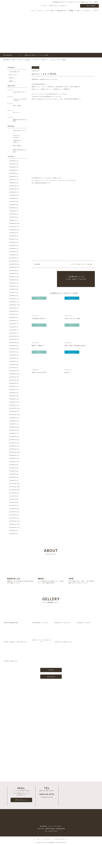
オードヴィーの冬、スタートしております (81, 264)
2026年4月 (12, 173)
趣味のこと (12, 81)
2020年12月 (13, 373)
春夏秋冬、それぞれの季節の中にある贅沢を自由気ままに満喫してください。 (20, 581)
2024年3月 (12, 251)
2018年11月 (12, 449)
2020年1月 (12, 405)
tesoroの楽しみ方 (14, 71)
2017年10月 (13, 489)
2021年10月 (13, 342)
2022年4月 (12, 323)
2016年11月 (12, 524)
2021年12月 (13, 336)
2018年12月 (13, 446)
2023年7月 (12, 276)
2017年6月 (12, 502)
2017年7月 (12, 499)
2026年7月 (12, 164)
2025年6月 (12, 204)
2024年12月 (13, 223)
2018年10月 (13, 452)
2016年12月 (13, 521)
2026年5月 (12, 170)
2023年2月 (12, 292)
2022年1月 (12, 333)
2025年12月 (13, 185)
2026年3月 (12, 176)
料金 (78, 10)
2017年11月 (12, 486)
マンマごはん (86, 10)
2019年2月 (12, 439)
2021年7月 (12, 352)
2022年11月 (12, 301)
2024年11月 (12, 226)
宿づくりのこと (13, 74)
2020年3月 (12, 399)
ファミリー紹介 (50, 10)
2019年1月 (12, 442)
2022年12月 (13, 298)
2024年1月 (12, 258)
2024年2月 (12, 254)
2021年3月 (12, 364)
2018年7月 (12, 461)
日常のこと (12, 78)
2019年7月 (12, 424)
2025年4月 (12, 211)
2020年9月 (12, 383)
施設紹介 (71, 10)
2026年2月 (12, 179)
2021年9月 (12, 345)
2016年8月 (12, 533)
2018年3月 (12, 474)
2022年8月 (12, 311)
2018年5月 (12, 468)
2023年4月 (12, 286)
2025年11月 (12, 189)
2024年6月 (12, 242)
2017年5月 (12, 505)
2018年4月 (12, 471)
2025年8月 (12, 198)
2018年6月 (12, 464)
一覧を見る (51, 670)
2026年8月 (12, 160)
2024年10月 (13, 229)
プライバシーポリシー (60, 839)
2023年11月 (12, 264)
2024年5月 (12, 245)
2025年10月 (13, 192)
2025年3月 (12, 214)
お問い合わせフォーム (21, 800)
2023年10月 (13, 267)
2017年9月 (12, 493)
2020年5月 (12, 392)
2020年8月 (12, 386)
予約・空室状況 (90, 5)
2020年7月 (12, 389)
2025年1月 (12, 220)
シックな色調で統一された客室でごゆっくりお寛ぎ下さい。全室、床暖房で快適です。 (51, 581)
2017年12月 (13, 483)
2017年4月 (12, 508)
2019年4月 (12, 433)
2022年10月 (13, 305)
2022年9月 (12, 308)
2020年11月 (12, 377)
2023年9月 (12, 270)
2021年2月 (12, 367)
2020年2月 (12, 402)
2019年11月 (12, 411)
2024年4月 (12, 248)
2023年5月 (12, 283)
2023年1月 (12, 295)
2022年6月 (12, 317)
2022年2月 (12, 330)
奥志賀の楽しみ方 (61, 10)
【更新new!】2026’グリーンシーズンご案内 (32, 55)
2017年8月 (12, 496)
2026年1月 (12, 182)
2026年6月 (12, 167)
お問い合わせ (53, 5)
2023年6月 (12, 280)
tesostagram (51, 676)
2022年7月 (12, 314)
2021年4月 (12, 361)
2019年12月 (13, 408)
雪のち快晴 (37, 264)
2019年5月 (12, 430)
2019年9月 (12, 417)
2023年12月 (13, 261)
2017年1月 (12, 518)
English (62, 5)
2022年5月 (12, 320)
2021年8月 (12, 348)
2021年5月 (12, 358)
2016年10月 (13, 527)
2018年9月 (12, 455)
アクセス (44, 5)
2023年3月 (12, 289)
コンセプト (40, 10)
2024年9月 (12, 233)
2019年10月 (13, 414)
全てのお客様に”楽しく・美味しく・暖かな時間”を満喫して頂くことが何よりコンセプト (81, 581)
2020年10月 (13, 380)
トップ (32, 10)
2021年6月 (12, 355)
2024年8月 (12, 236)
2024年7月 (12, 239)
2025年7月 (12, 201)
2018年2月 (12, 477)
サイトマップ (47, 839)
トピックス (95, 10)
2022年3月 (12, 327)
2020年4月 (12, 395)
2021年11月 (12, 339)
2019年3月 (12, 436)
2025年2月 (12, 217)
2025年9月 (12, 195)
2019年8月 (12, 421)
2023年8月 (12, 273)
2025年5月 (12, 207)
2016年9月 (12, 530)
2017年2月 (12, 515)
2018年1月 (12, 480)
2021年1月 (12, 370)
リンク (37, 839)
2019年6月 (12, 427)
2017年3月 (12, 511)
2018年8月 (12, 458)
